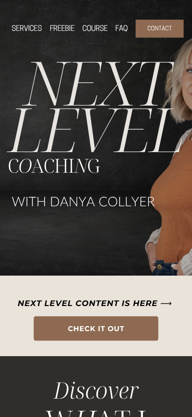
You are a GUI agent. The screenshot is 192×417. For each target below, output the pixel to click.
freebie (62, 29)
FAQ (121, 29)
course (95, 29)
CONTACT (159, 29)
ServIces (27, 29)
